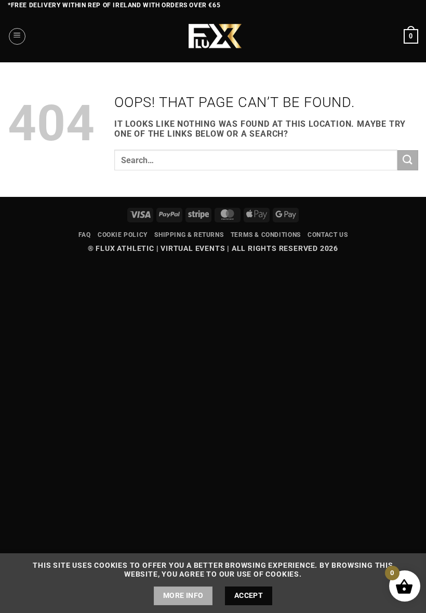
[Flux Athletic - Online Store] (213, 36)
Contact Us (328, 234)
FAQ (84, 234)
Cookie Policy (123, 234)
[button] (17, 36)
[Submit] (407, 160)
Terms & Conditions (266, 234)
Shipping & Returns (188, 234)
